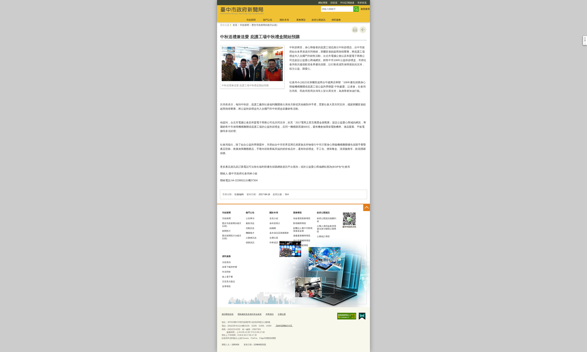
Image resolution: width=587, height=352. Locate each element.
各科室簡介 (275, 223)
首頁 (235, 25)
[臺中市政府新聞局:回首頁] (265, 11)
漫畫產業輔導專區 (301, 235)
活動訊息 (250, 228)
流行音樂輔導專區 (301, 240)
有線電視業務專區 (301, 218)
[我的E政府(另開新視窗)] (362, 316)
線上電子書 (227, 276)
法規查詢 (226, 262)
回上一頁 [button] (363, 29)
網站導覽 (322, 2)
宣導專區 (226, 286)
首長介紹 (274, 218)
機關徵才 (250, 233)
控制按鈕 (366, 207)
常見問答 (226, 272)
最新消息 (250, 223)
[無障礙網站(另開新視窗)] (346, 316)
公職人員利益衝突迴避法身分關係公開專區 (326, 229)
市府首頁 (362, 2)
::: (216, 1)
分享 (585, 38)
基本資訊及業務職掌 (279, 233)
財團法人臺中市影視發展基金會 (302, 229)
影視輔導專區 (299, 223)
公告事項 (250, 218)
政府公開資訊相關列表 (326, 219)
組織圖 (273, 228)
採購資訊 (250, 242)
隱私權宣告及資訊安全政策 (250, 314)
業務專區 (301, 19)
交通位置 (274, 238)
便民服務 (336, 19)
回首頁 (333, 2)
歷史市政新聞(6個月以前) (264, 25)
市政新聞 (251, 19)
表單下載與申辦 (229, 267)
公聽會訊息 (251, 238)
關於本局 (284, 19)
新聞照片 (226, 231)
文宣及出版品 (228, 281)
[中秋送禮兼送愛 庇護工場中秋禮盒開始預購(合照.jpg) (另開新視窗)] (252, 64)
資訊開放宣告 (228, 314)
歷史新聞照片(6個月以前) (231, 237)
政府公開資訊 (318, 19)
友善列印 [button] (355, 29)
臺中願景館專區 (300, 245)
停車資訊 (274, 242)
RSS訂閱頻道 (347, 2)
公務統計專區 (323, 236)
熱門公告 (267, 19)
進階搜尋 (365, 9)
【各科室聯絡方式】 (284, 326)
